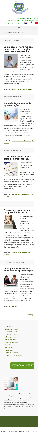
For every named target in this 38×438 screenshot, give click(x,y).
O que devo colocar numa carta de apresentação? (17, 157)
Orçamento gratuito (11, 334)
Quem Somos (9, 326)
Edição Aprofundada (11, 337)
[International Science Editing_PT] (19, 7)
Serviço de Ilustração (11, 342)
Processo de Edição (11, 332)
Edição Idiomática (10, 339)
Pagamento (8, 347)
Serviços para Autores (11, 329)
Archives (15, 141)
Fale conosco (9, 350)
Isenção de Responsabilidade (14, 355)
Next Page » (30, 315)
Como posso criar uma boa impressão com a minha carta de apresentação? (18, 49)
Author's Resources (18, 89)
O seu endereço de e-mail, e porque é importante (19, 211)
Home (7, 324)
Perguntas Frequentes (11, 345)
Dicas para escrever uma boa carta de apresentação (18, 269)
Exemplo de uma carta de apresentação (17, 104)
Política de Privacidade (12, 353)
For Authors (29, 89)
